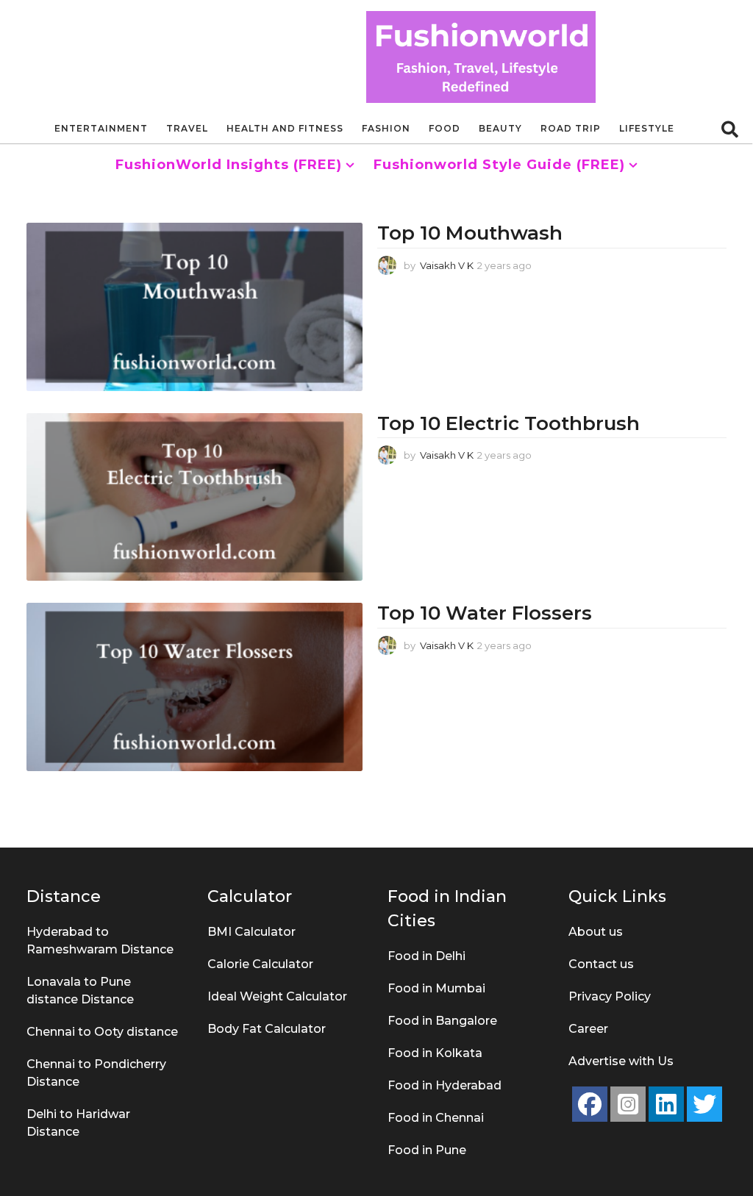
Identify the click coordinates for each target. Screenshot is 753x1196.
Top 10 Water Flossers (484, 613)
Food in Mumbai (436, 988)
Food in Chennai (436, 1118)
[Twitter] (704, 1104)
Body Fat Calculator (266, 1029)
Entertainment (101, 128)
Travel (187, 128)
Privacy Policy (609, 996)
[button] (729, 128)
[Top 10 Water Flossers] (194, 686)
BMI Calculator (251, 932)
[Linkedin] (666, 1104)
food (444, 128)
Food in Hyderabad (445, 1085)
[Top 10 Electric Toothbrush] (194, 497)
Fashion (386, 128)
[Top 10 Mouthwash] (194, 306)
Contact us (601, 964)
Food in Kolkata (435, 1053)
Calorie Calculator (260, 964)
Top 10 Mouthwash (472, 233)
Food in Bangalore (442, 1021)
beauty (500, 128)
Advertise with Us (621, 1061)
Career (588, 1029)
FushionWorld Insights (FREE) (228, 165)
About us (595, 932)
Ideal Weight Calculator (277, 996)
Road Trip (570, 128)
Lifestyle (646, 128)
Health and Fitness (284, 128)
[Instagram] (628, 1104)
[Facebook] (589, 1104)
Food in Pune (427, 1150)
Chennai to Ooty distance (102, 1032)
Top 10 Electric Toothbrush (508, 423)
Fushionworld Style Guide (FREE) (499, 165)
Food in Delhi (426, 956)
